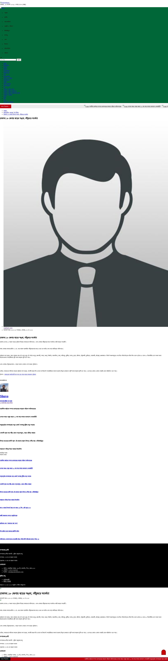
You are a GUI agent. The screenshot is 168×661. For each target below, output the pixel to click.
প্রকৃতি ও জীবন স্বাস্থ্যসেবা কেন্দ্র (12, 93)
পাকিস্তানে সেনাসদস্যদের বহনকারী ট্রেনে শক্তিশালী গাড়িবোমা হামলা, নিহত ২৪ (19, 539)
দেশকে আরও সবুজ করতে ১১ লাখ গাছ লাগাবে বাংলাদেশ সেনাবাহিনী (130, 106)
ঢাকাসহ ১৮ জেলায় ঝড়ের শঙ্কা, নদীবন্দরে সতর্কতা (16, 114)
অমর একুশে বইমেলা (8, 102)
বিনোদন (6, 44)
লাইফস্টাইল (7, 48)
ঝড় (16, 374)
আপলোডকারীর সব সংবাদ (6, 401)
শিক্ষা (5, 98)
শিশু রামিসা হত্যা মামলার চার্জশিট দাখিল (9, 531)
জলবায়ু (6, 35)
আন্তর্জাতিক (7, 22)
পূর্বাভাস (34, 374)
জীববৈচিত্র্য (7, 30)
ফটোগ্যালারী (6, 579)
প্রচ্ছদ (6, 13)
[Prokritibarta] (4, 2)
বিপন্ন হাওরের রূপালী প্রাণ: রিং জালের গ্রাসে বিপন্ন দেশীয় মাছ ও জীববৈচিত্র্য (21, 441)
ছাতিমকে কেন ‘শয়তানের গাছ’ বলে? (9, 523)
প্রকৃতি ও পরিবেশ (8, 26)
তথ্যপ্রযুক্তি (7, 76)
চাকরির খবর (6, 73)
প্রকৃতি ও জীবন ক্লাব (9, 89)
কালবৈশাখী (12, 374)
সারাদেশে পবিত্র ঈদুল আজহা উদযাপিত (11, 449)
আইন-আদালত (7, 84)
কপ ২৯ (5, 100)
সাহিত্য (6, 53)
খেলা (5, 39)
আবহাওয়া (6, 374)
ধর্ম (4, 87)
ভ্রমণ (5, 96)
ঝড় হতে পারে (20, 374)
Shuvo (4, 396)
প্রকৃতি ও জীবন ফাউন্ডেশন (10, 91)
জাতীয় (5, 17)
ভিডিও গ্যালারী (7, 581)
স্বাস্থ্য (5, 82)
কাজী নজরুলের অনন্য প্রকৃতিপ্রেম (8, 515)
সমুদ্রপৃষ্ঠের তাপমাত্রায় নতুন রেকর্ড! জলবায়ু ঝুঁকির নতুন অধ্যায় (17, 425)
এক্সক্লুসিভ (6, 112)
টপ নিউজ (16, 112)
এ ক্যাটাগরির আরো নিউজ (6, 403)
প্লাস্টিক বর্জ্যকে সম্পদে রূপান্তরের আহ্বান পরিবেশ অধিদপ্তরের (91, 106)
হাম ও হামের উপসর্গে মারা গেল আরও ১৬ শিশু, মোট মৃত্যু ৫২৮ (15, 508)
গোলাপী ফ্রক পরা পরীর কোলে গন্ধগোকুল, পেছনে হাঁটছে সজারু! (17, 433)
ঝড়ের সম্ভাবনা (28, 374)
